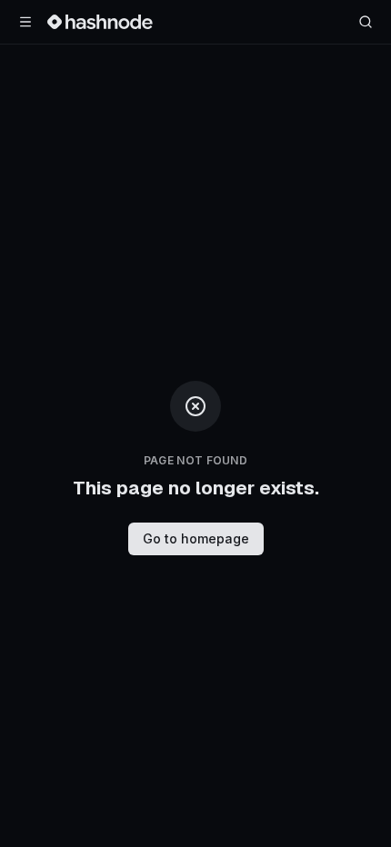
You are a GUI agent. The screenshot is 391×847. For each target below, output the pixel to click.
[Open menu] (25, 21)
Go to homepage (196, 538)
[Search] (365, 21)
